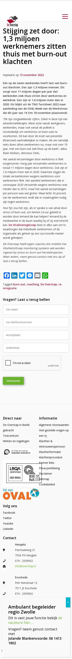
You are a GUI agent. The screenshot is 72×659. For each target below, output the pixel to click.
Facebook (9, 512)
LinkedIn (8, 529)
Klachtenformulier (50, 452)
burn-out (19, 284)
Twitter (7, 518)
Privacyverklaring (49, 468)
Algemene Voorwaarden (54, 425)
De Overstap (49, 284)
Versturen (13, 381)
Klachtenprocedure (50, 457)
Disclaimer (45, 473)
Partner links (46, 463)
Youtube (8, 523)
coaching (33, 284)
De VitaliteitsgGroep (22, 225)
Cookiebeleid (47, 484)
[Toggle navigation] (65, 16)
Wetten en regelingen (16, 441)
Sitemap (44, 479)
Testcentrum (11, 435)
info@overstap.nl (25, 566)
